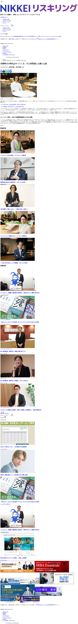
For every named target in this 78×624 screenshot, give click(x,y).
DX (1, 36)
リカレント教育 (37, 36)
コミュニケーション (9, 36)
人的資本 (59, 36)
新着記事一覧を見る (4, 413)
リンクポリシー (6, 49)
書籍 (33, 36)
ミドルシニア (43, 36)
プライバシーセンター (7, 52)
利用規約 (4, 47)
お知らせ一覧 (5, 45)
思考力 (30, 36)
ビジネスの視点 (8, 69)
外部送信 (4, 53)
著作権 (4, 48)
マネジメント (48, 36)
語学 (22, 36)
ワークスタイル (54, 36)
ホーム (4, 59)
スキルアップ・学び (7, 20)
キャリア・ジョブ (6, 21)
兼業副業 (19, 36)
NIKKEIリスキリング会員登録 (44, 604)
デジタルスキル (26, 36)
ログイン (6, 17)
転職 (16, 36)
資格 (15, 36)
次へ (3, 125)
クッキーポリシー (6, 50)
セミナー (4, 22)
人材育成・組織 (6, 19)
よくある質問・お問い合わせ (9, 54)
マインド (3, 36)
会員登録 (2, 17)
